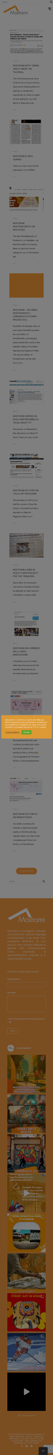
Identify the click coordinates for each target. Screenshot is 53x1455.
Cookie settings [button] (12, 732)
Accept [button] (26, 732)
